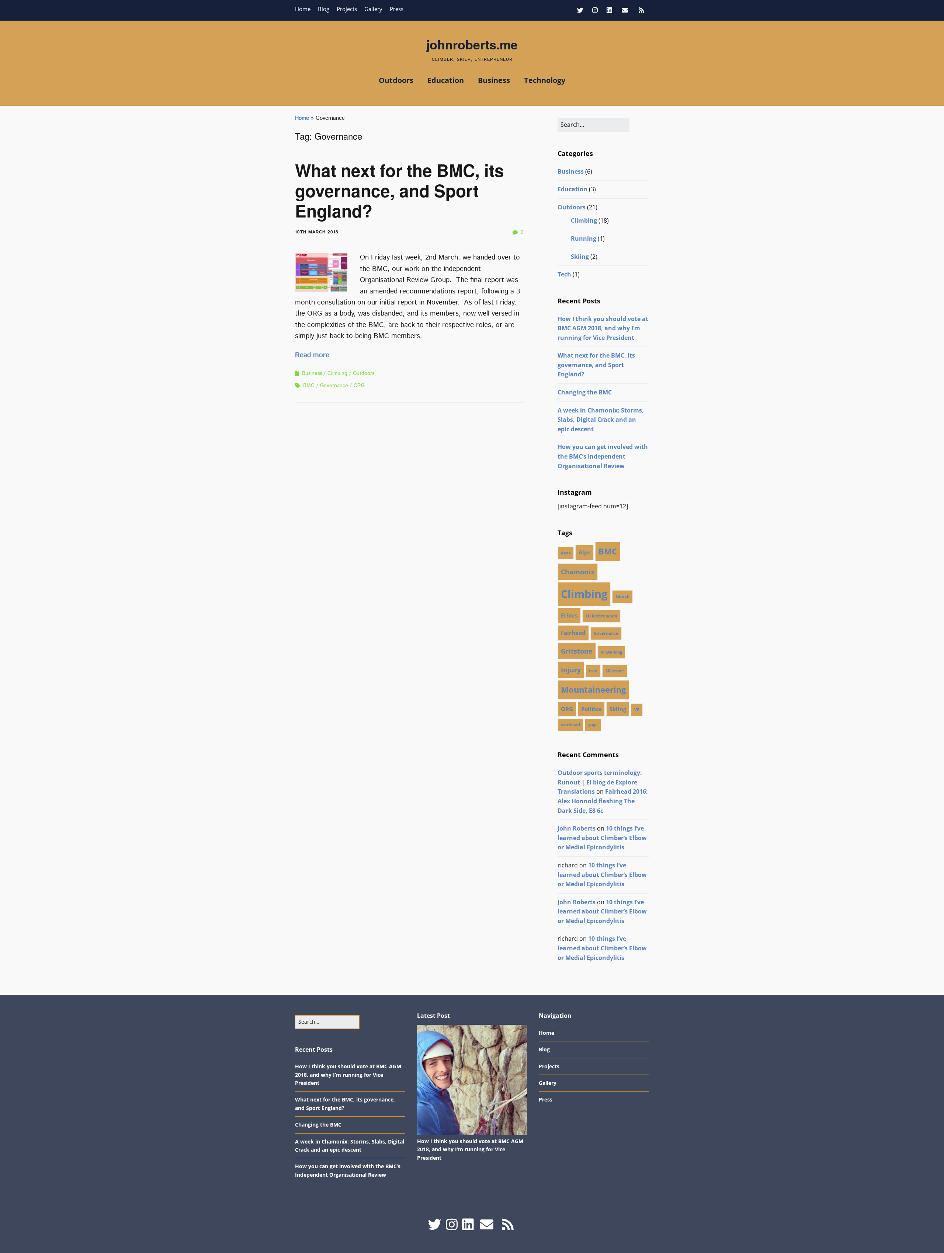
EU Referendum (601, 616)
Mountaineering (593, 689)
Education (445, 80)
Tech (564, 274)
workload (570, 724)
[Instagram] (595, 10)
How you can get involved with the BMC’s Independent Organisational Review (603, 456)
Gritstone (577, 651)
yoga (593, 724)
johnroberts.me (472, 44)
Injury (571, 669)
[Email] (624, 10)
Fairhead (573, 632)
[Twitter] (582, 10)
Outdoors (396, 80)
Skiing (580, 257)
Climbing (337, 373)
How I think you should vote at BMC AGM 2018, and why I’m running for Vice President (603, 328)
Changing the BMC (585, 392)
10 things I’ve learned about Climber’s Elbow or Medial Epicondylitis (602, 837)
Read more (312, 355)
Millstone (614, 671)
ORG (359, 385)
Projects (347, 9)
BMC (309, 385)
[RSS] (641, 10)
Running (583, 238)
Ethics (569, 615)
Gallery (373, 9)
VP (636, 709)
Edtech (622, 596)
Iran (593, 671)
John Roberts (577, 828)
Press (396, 9)
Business (494, 80)
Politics (591, 709)
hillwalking (611, 652)
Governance (334, 385)
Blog (323, 9)
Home (302, 9)
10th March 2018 (317, 232)
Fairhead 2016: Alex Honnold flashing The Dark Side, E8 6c (603, 800)
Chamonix (577, 571)
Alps (584, 552)
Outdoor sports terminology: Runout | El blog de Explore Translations (600, 782)
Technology (544, 80)
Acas (565, 553)
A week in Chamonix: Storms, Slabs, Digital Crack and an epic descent (601, 419)
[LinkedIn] (609, 10)
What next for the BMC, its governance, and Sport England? (399, 190)
